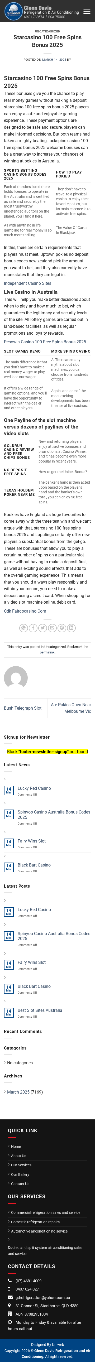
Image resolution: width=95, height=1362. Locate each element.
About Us (18, 1156)
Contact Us (20, 1184)
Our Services (21, 1165)
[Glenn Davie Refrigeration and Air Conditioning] (41, 11)
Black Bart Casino (34, 865)
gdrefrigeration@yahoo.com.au (43, 1297)
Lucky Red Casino (34, 788)
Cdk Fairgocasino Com (25, 611)
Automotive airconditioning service (39, 1231)
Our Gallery (20, 1174)
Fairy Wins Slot (32, 841)
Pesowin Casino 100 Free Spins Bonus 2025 (45, 341)
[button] (87, 11)
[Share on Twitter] (42, 628)
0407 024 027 (27, 1289)
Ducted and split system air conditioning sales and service (45, 1250)
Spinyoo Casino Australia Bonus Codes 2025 (54, 815)
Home (16, 1146)
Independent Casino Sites (27, 283)
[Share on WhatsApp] (23, 628)
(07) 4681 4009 (28, 1281)
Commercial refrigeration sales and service (45, 1212)
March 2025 (18, 1092)
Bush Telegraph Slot (22, 708)
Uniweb (58, 1344)
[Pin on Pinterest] (62, 628)
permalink (47, 652)
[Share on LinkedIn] (71, 628)
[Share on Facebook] (33, 628)
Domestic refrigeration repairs (35, 1222)
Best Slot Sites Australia (40, 1010)
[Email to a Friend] (52, 628)
